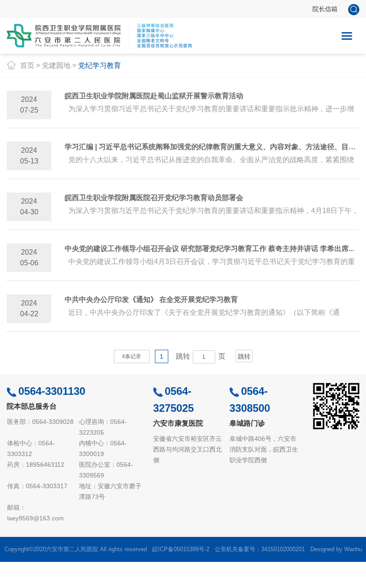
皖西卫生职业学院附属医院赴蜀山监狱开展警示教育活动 (154, 96)
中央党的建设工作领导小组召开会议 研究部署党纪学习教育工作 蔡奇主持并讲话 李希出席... (209, 248)
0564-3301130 (51, 391)
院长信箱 (324, 9)
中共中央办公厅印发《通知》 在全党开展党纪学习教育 (151, 299)
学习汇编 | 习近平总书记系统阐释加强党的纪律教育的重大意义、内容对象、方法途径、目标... (212, 147)
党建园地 (56, 65)
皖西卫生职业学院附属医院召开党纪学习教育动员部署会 (154, 197)
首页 (27, 65)
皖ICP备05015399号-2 (180, 549)
